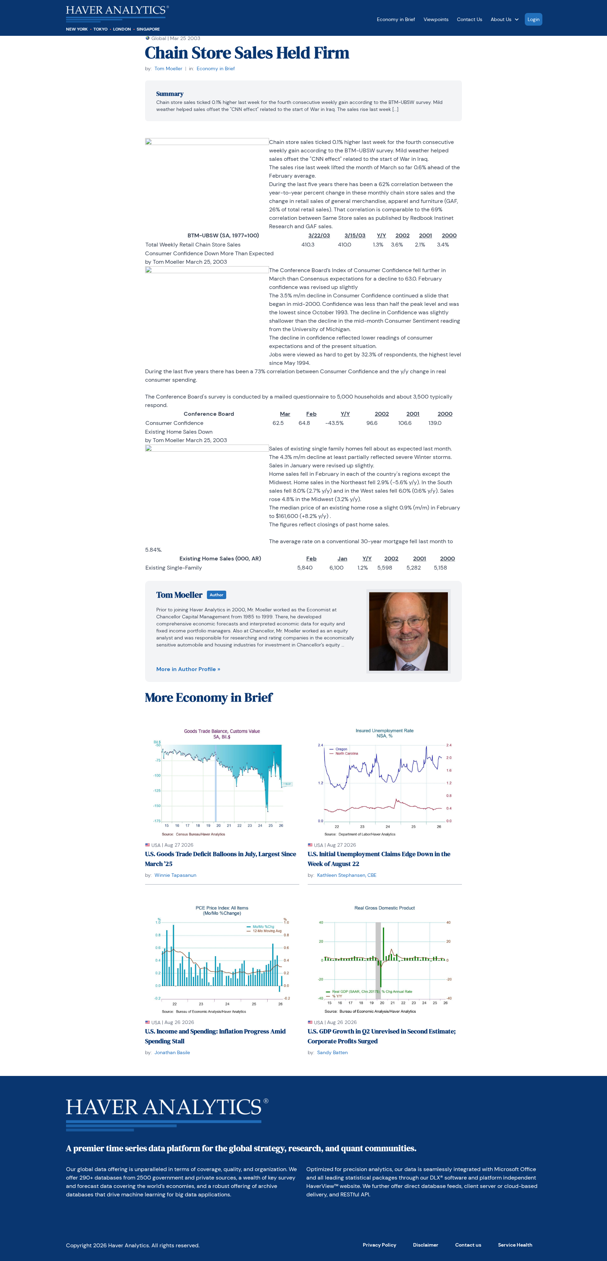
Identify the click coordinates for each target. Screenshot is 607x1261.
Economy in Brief (396, 19)
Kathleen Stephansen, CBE (347, 875)
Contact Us (469, 19)
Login (534, 19)
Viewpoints (436, 19)
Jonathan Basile (172, 1052)
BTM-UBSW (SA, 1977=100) (223, 235)
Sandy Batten (332, 1052)
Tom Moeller (168, 68)
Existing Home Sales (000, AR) (220, 558)
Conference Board (209, 414)
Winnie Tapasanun (175, 875)
